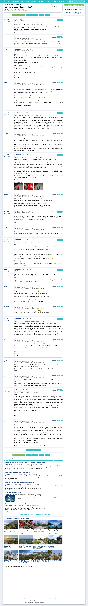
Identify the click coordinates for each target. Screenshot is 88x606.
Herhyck (18, 339)
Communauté (50, 1)
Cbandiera (55, 477)
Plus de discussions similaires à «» (33, 514)
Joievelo (55, 497)
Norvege (18, 173)
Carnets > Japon (52, 547)
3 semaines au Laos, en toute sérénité (55, 561)
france (39, 89)
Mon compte (57, 1)
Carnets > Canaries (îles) (9, 531)
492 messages (7, 196)
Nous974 (18, 82)
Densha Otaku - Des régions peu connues (54, 546)
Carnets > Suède (22, 564)
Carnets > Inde (22, 533)
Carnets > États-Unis (38, 563)
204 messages (7, 21)
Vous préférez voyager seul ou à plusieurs (17, 492)
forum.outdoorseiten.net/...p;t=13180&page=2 (34, 97)
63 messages (7, 241)
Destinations (26, 1)
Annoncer (63, 1)
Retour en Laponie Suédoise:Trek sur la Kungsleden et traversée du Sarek (25, 561)
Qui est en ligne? (67, 12)
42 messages (7, 391)
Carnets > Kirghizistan (38, 531)
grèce (42, 89)
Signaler (48, 15)
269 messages (7, 341)
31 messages (7, 114)
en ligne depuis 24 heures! (73, 11)
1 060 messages (7, 229)
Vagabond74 (9, 494)
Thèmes (10, 4)
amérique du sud (35, 26)
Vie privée (15, 598)
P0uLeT (18, 112)
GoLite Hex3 (22, 249)
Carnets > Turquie (8, 547)
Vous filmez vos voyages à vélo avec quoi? (17, 472)
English (35, 600)
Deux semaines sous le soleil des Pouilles (10, 561)
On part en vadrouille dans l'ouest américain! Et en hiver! (40, 561)
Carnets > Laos (51, 563)
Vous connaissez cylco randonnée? (15, 504)
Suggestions (33, 1)
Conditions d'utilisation (24, 598)
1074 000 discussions (78, 14)
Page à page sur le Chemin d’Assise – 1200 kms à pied (25, 546)
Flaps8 (54, 508)
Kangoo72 (18, 194)
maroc (45, 89)
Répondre (59, 20)
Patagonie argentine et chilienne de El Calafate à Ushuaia (54, 531)
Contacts (42, 598)
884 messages (7, 156)
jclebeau (42, 263)
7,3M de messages (68, 14)
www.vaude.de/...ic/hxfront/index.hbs (23, 413)
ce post (21, 261)
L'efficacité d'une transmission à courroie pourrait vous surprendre (25, 462)
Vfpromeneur (9, 464)
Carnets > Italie (22, 547)
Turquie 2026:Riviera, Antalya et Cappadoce (11, 546)
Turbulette (6, 9)
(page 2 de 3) (33, 450)
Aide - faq (9, 598)
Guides (17, 1)
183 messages (7, 84)
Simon (30, 263)
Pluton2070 (8, 474)
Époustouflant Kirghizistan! (39, 529)
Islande (40, 258)
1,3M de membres (77, 12)
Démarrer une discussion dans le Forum (73, 5)
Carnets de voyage (41, 1)
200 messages (7, 135)
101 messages (7, 376)
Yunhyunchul (9, 505)
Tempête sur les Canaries (10, 529)
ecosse (50, 89)
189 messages (7, 421)
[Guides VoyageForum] (56, 7)
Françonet (35, 263)
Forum (5, 4)
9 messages (6, 51)
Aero (17, 360)
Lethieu (55, 486)
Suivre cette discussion (32, 15)
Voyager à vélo (16, 4)
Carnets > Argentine (52, 533)
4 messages (6, 320)
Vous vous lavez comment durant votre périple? (19, 482)
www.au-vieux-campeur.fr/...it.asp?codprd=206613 (44, 95)
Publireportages (37, 548)
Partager (42, 15)
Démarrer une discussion (19, 15)
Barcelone (21, 59)
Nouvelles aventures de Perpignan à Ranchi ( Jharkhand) (24, 531)
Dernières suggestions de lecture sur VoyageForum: (17, 518)
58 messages (7, 288)
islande (28, 92)
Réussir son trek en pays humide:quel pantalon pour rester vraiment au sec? (40, 546)
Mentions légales (35, 598)
